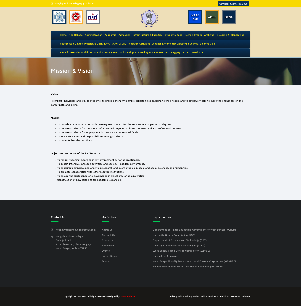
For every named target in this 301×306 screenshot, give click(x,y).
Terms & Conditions (240, 296)
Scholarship (127, 52)
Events (106, 250)
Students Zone (173, 35)
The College (76, 35)
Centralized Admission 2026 (233, 3)
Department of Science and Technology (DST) (180, 240)
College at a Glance (71, 43)
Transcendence (127, 296)
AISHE (122, 43)
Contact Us (237, 35)
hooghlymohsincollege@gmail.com (74, 3)
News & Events (193, 35)
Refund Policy (200, 296)
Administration (93, 35)
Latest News (109, 256)
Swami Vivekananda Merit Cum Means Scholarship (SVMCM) (188, 266)
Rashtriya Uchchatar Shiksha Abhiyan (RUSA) (179, 245)
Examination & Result (106, 52)
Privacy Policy (177, 296)
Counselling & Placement (149, 52)
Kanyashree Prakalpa (165, 256)
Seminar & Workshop (164, 43)
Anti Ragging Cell (175, 52)
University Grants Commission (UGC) (174, 235)
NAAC (114, 43)
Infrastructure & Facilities (148, 35)
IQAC (107, 43)
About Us (107, 229)
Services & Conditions (219, 296)
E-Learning (223, 35)
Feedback (197, 52)
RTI (188, 52)
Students (107, 240)
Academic (110, 35)
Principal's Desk (93, 43)
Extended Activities (80, 52)
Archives (209, 35)
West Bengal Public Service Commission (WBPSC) (181, 250)
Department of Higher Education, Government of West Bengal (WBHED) (194, 229)
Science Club (207, 43)
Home (63, 35)
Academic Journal (187, 43)
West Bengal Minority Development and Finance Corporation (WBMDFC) (194, 261)
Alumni (64, 52)
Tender (106, 261)
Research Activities (139, 43)
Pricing (188, 296)
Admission (124, 35)
